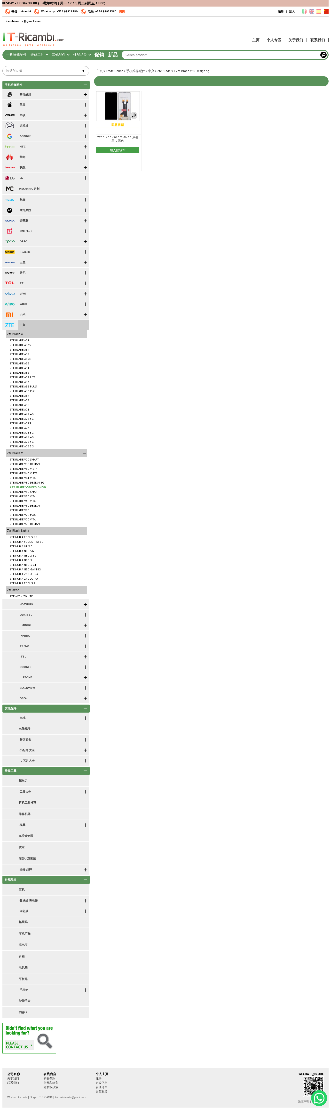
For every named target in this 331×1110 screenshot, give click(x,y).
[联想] (9, 167)
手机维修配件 (16, 54)
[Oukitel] (9, 614)
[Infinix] (9, 635)
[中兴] (9, 325)
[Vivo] (9, 293)
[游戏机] (9, 125)
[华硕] (9, 115)
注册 (281, 11)
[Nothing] (9, 604)
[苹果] (9, 104)
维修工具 (38, 54)
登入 (292, 11)
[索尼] (9, 272)
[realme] (9, 251)
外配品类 (80, 54)
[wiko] (9, 304)
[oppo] (9, 241)
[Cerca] (323, 55)
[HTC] (9, 146)
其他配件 (59, 54)
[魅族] (9, 199)
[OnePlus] (9, 231)
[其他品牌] (9, 94)
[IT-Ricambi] (33, 47)
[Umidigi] (9, 625)
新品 (113, 54)
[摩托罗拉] (9, 210)
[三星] (9, 262)
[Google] (9, 136)
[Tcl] (9, 283)
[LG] (9, 177)
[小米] (9, 314)
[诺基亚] (9, 220)
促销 (99, 54)
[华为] (9, 157)
